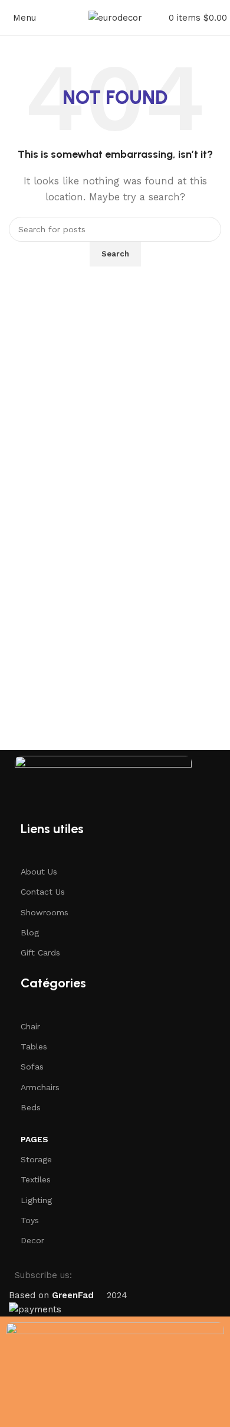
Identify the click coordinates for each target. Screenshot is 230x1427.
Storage (36, 1159)
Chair (30, 1026)
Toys (30, 1220)
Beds (31, 1107)
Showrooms (44, 912)
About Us (39, 871)
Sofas (32, 1066)
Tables (34, 1046)
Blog (30, 932)
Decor (32, 1240)
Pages (34, 1139)
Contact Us (43, 891)
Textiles (36, 1179)
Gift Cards (40, 952)
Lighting (36, 1200)
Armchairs (40, 1087)
